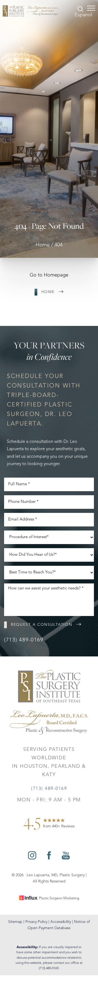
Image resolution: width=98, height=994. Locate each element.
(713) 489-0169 (24, 640)
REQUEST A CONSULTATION (41, 625)
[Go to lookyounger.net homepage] (30, 10)
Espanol (83, 14)
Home (43, 245)
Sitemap (15, 922)
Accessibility (60, 922)
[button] (91, 8)
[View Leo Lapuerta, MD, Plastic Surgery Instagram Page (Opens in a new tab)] (32, 858)
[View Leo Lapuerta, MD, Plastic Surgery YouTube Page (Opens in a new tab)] (65, 858)
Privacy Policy (36, 922)
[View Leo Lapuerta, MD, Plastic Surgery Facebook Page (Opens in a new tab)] (49, 858)
